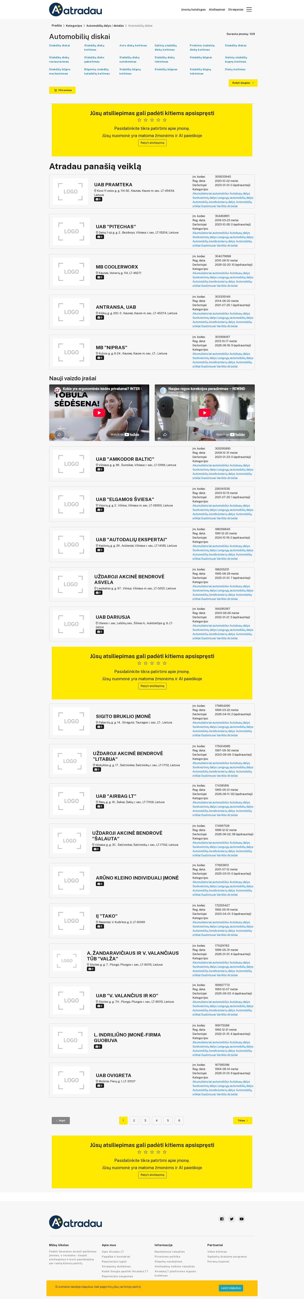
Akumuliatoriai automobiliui (210, 193)
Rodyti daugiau (241, 83)
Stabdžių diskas (236, 45)
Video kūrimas (217, 1251)
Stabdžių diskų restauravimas (59, 59)
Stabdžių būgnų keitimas (130, 71)
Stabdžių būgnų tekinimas (200, 71)
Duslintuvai (208, 206)
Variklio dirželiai (227, 206)
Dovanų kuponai (218, 1261)
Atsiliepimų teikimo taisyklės (175, 1266)
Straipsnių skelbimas (116, 1266)
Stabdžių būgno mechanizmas (59, 71)
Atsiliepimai (217, 9)
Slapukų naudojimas (168, 1261)
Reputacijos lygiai (114, 1261)
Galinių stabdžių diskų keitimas (166, 47)
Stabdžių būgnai (201, 57)
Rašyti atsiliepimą (152, 142)
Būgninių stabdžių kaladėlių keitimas (97, 71)
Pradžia (57, 25)
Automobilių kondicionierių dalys (213, 202)
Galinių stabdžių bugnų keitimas (236, 59)
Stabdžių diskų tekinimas (165, 59)
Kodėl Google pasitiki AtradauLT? (125, 1271)
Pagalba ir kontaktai (116, 1256)
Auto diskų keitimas (133, 45)
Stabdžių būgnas (166, 69)
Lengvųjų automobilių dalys (235, 197)
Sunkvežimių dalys (204, 197)
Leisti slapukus (231, 1288)
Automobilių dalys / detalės (105, 25)
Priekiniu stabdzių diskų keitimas (202, 47)
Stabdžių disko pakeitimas (94, 59)
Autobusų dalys (240, 193)
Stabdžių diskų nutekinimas (129, 59)
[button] (249, 9)
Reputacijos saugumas (117, 1276)
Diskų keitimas (235, 69)
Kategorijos (74, 25)
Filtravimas (65, 90)
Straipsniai (235, 9)
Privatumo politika (167, 1256)
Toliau (241, 1120)
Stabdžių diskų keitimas (94, 47)
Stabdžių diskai (59, 45)
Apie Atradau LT (113, 1251)
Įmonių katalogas (193, 9)
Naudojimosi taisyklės (170, 1251)
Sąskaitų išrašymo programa (227, 1256)
